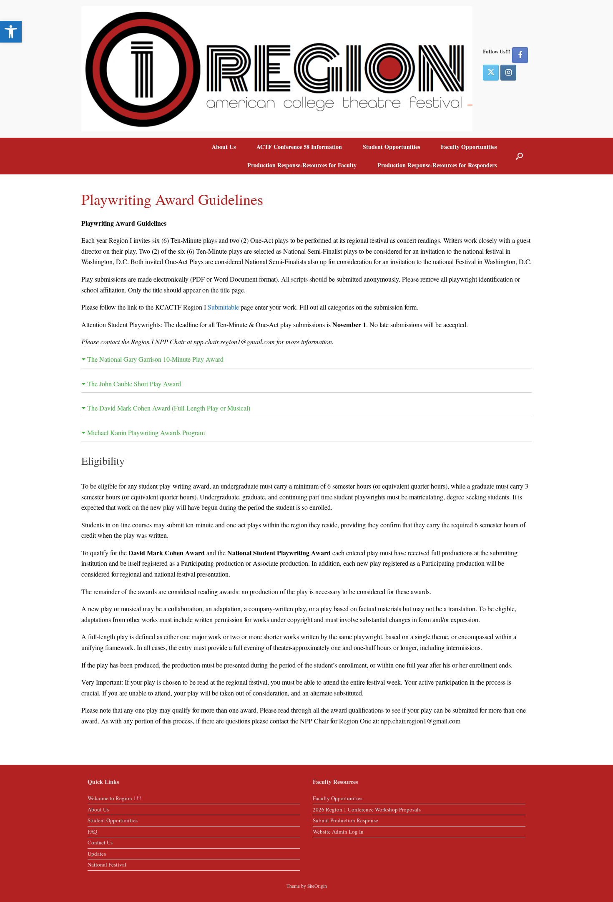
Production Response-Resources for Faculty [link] (302, 165)
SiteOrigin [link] (317, 886)
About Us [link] (224, 146)
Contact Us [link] (100, 842)
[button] (519, 156)
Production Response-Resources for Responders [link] (437, 165)
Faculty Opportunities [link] (469, 146)
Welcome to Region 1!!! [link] (114, 798)
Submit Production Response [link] (345, 820)
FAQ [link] (92, 831)
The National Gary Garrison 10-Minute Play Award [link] (155, 359)
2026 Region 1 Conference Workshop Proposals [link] (367, 809)
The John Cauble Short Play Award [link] (134, 383)
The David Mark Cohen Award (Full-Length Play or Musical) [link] (168, 407)
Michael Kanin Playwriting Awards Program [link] (146, 432)
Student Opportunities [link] (391, 146)
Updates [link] (97, 853)
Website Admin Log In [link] (338, 831)
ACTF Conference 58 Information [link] (299, 146)
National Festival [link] (107, 864)
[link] (11, 32)
